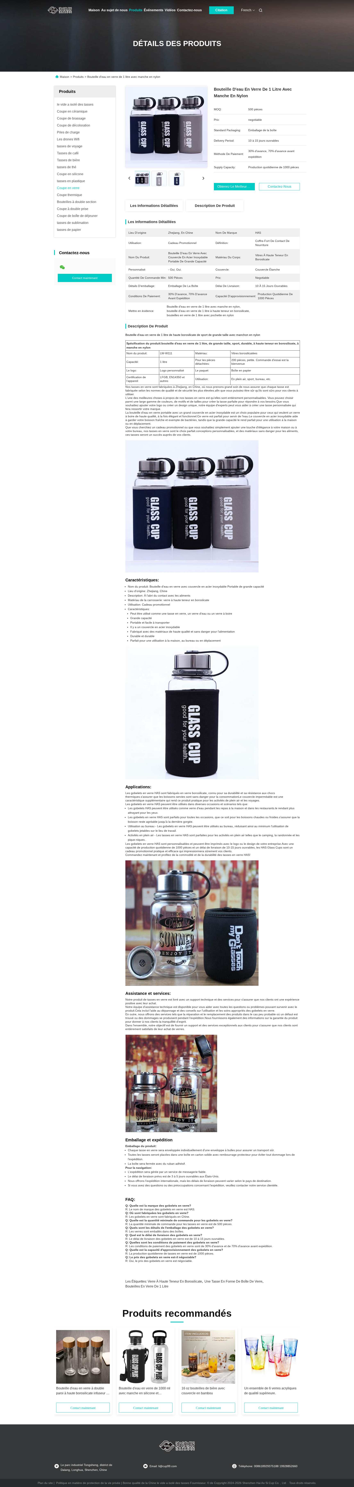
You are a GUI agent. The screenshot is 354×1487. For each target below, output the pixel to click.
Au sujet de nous (114, 10)
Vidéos (170, 10)
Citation (221, 10)
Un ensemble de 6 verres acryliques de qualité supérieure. (270, 1391)
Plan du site (45, 1483)
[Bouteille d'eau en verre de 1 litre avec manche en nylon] (166, 127)
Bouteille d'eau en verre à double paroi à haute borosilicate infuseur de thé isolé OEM (83, 1391)
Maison (94, 10)
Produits (135, 10)
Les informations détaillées (154, 206)
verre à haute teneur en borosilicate (175, 1281)
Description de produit (215, 206)
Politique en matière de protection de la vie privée (88, 1483)
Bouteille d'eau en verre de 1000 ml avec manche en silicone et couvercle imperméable (144, 1391)
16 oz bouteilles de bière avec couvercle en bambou (203, 1391)
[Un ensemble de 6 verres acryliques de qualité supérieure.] (271, 1356)
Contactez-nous (189, 10)
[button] (61, 1366)
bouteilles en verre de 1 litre (146, 1286)
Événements (153, 10)
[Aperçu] (60, 10)
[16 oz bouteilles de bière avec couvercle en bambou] (208, 1356)
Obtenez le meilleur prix (235, 186)
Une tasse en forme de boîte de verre (233, 1281)
